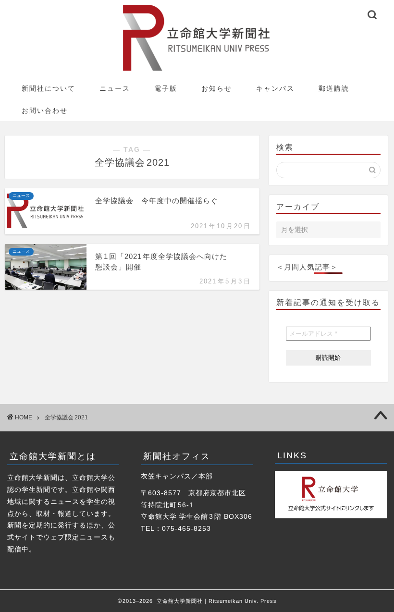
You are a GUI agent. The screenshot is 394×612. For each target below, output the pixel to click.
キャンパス (275, 88)
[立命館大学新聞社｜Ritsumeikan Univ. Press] (197, 70)
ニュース (114, 88)
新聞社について (48, 88)
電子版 (165, 88)
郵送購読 (334, 88)
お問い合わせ (45, 110)
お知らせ (216, 88)
